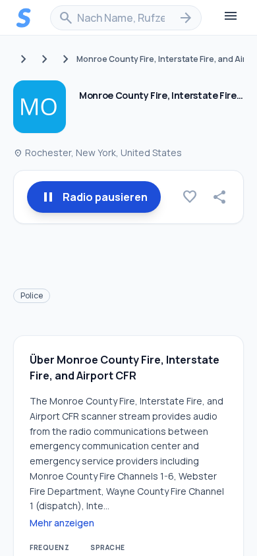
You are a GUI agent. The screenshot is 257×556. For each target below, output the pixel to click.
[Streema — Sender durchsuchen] (23, 17)
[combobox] (126, 17)
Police (31, 295)
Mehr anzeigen (62, 522)
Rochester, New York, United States (97, 152)
